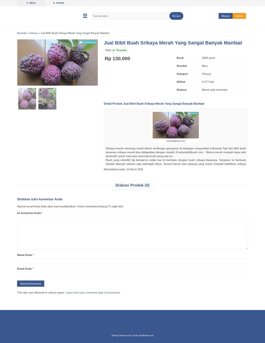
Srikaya (33, 33)
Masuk (226, 15)
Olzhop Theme (119, 335)
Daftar (239, 15)
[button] (176, 16)
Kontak (60, 3)
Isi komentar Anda (29, 212)
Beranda (21, 33)
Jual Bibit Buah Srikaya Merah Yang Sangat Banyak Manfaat (173, 42)
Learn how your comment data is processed (93, 292)
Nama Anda (24, 254)
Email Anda (24, 268)
